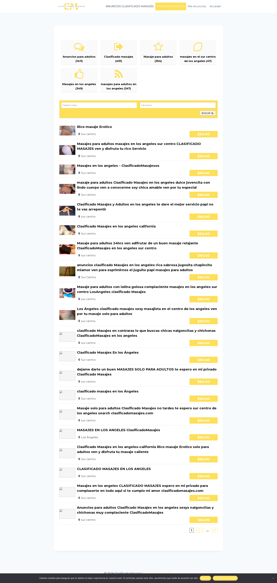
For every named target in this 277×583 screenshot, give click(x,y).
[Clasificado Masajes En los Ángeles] (138, 356)
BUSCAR (206, 113)
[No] (273, 578)
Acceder (215, 6)
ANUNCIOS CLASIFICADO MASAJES (130, 6)
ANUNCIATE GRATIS (171, 6)
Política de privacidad (225, 578)
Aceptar (205, 578)
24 (214, 530)
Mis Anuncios (197, 6)
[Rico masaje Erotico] (138, 130)
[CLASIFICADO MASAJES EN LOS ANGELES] (138, 472)
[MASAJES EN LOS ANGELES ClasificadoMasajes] (138, 433)
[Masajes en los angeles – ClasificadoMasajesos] (138, 169)
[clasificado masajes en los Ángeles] (138, 395)
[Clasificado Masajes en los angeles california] (138, 230)
